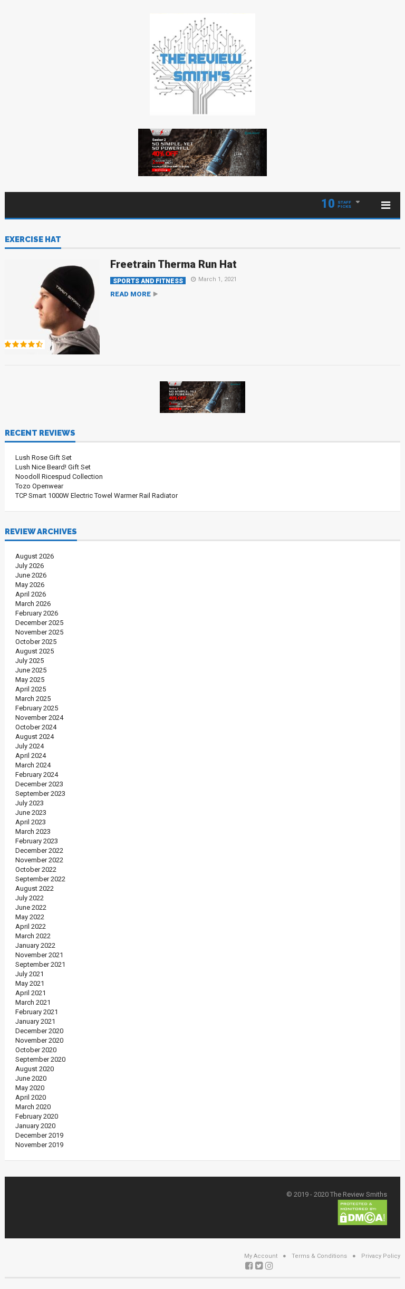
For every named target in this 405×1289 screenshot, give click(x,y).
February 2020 (36, 1116)
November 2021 (39, 955)
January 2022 (35, 945)
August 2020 (34, 1069)
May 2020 (29, 1088)
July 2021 (29, 974)
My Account (260, 1256)
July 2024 (29, 746)
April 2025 (30, 689)
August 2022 (34, 888)
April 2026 (30, 594)
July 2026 (29, 566)
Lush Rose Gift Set (43, 457)
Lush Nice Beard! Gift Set (53, 467)
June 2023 (30, 812)
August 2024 (34, 736)
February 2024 (36, 774)
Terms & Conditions (319, 1256)
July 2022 (29, 898)
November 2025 (39, 632)
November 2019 (39, 1145)
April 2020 (30, 1097)
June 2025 (30, 670)
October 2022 (35, 869)
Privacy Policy (380, 1256)
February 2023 (36, 841)
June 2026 (30, 575)
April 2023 (30, 822)
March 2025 (33, 699)
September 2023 (40, 793)
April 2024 (30, 755)
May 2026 (29, 585)
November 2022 (39, 860)
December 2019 (39, 1135)
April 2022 (30, 926)
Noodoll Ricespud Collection (59, 476)
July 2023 (29, 803)
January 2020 (35, 1126)
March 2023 (33, 831)
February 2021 (36, 1012)
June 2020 (30, 1078)
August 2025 (34, 651)
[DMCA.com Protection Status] (362, 1212)
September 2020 (40, 1059)
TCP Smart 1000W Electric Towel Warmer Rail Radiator (96, 495)
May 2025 (29, 680)
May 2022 (29, 917)
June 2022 (30, 907)
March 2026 (33, 604)
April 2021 (30, 993)
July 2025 (29, 661)
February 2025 (36, 708)
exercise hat (33, 240)
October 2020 (35, 1050)
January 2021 (35, 1021)
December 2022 (39, 850)
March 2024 (33, 765)
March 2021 (33, 1002)
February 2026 (36, 613)
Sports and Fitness (148, 280)
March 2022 (33, 936)
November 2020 (39, 1040)
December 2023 (39, 784)
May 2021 (29, 983)
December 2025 (39, 623)
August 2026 (34, 556)
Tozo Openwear (39, 486)
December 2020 (39, 1031)
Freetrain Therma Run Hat (173, 264)
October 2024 (35, 727)
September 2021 (40, 964)
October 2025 (35, 642)
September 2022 (40, 879)
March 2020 (33, 1107)
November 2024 (39, 718)
